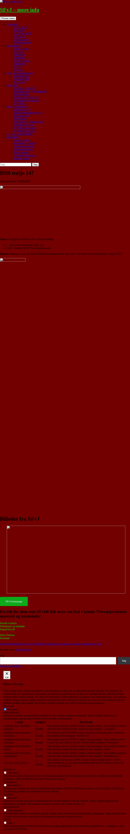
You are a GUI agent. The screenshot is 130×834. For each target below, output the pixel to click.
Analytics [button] (8, 794)
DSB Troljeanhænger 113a (28, 112)
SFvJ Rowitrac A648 (25, 128)
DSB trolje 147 (22, 115)
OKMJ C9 (19, 54)
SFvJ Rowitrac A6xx (25, 131)
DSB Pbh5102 (21, 76)
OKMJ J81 (19, 57)
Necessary (12, 709)
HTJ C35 (19, 51)
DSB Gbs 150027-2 (24, 88)
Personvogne (14, 45)
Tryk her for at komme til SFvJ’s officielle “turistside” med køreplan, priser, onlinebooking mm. (51, 643)
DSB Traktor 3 (21, 39)
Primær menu (8, 18)
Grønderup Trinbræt (24, 155)
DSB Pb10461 (21, 94)
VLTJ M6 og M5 (23, 33)
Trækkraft (12, 24)
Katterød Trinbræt (23, 149)
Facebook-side (23, 649)
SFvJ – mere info (19, 10)
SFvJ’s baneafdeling (17, 106)
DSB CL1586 (21, 48)
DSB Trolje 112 (22, 109)
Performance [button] (10, 781)
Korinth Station (22, 158)
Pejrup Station (21, 152)
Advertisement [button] (11, 807)
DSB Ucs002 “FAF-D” (26, 97)
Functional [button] (9, 769)
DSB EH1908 (21, 79)
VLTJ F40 (19, 82)
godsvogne (12, 85)
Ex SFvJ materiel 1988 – (20, 134)
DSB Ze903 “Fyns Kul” (27, 100)
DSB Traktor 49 (22, 42)
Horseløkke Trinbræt (25, 143)
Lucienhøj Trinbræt (24, 146)
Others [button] (6, 819)
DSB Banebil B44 (23, 124)
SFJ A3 (17, 67)
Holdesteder (13, 137)
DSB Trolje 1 (21, 118)
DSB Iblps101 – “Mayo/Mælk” (30, 91)
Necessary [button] (8, 706)
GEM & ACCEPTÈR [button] (15, 829)
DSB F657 (19, 30)
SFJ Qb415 (20, 103)
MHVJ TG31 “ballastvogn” (28, 121)
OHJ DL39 (20, 36)
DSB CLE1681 (22, 60)
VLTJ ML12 (20, 27)
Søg (2, 655)
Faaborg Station (22, 140)
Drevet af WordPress (11, 665)
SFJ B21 (18, 70)
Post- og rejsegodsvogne (20, 73)
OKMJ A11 (20, 63)
